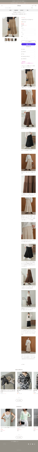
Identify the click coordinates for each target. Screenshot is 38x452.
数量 (22, 36)
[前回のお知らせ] (2, 1)
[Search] (32, 7)
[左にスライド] (3, 40)
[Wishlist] (33, 6)
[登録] (18, 444)
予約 (27, 10)
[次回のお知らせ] (36, 1)
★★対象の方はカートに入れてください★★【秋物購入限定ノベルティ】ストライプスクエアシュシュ (8, 391)
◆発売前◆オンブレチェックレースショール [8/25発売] (24, 391)
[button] (2, 6)
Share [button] (23, 364)
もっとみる (19, 400)
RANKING (16, 10)
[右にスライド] (18, 40)
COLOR (22, 28)
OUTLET (21, 10)
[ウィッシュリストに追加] (2, 388)
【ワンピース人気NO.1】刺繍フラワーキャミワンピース (8, 428)
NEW (10, 10)
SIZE (22, 32)
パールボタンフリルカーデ (21, 427)
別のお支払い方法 (28, 46)
